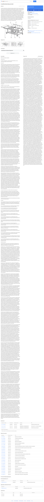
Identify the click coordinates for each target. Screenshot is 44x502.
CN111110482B (3, 444)
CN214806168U (3, 460)
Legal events (33, 30)
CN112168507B (3, 463)
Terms (25, 500)
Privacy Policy (28, 500)
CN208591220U (3, 457)
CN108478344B (3, 441)
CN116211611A (3, 427)
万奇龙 (35, 13)
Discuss (39, 32)
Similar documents (38, 30)
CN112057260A (3, 472)
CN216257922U (3, 458)
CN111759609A (3, 424)
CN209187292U (3, 446)
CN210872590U (3, 471)
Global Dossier (36, 32)
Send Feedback (16, 500)
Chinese (33, 12)
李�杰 (33, 13)
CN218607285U (3, 452)
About (12, 500)
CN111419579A (3, 455)
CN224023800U (3, 466)
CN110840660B (3, 447)
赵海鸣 (31, 13)
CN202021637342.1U (4, 482)
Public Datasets (21, 500)
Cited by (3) (30, 30)
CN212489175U (3, 469)
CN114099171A (3, 474)
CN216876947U (3, 449)
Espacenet (32, 32)
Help (32, 500)
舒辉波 (37, 13)
